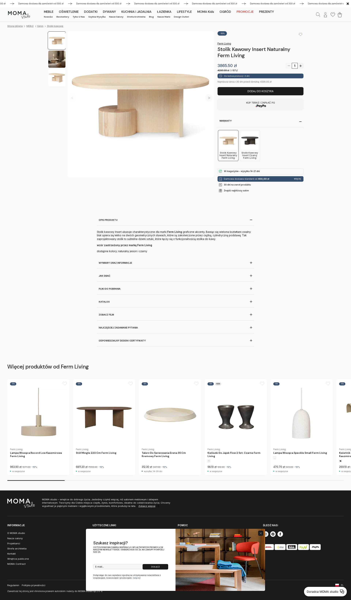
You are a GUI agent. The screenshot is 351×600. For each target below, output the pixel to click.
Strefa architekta (136, 16)
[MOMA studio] (19, 15)
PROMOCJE (245, 12)
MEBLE (30, 26)
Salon (40, 26)
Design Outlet (181, 16)
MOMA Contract (16, 563)
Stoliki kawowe (55, 26)
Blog (151, 16)
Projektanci (13, 543)
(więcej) (137, 578)
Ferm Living (224, 43)
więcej (297, 178)
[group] (38, 427)
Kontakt (11, 553)
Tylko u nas (79, 16)
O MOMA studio (16, 533)
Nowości (48, 16)
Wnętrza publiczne (18, 558)
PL (342, 585)
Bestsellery (62, 16)
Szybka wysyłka (96, 16)
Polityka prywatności (33, 585)
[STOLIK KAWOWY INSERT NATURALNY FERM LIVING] (140, 104)
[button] (209, 98)
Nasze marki (163, 16)
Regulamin (13, 585)
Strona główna (15, 26)
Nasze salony (116, 16)
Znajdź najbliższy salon (236, 190)
